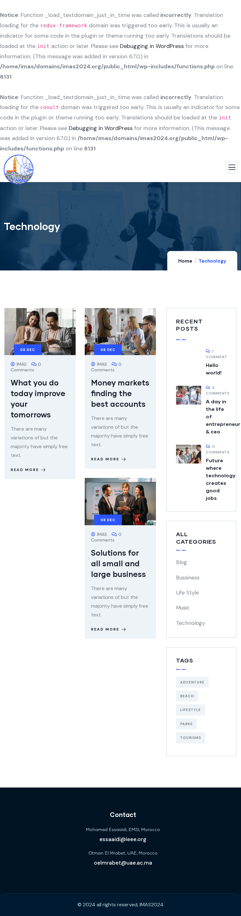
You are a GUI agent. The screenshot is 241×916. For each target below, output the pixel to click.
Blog (181, 562)
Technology (190, 623)
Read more (25, 469)
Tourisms (190, 737)
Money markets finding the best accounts (120, 393)
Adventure (192, 682)
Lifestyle (190, 710)
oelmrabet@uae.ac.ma (123, 862)
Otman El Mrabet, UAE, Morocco (123, 853)
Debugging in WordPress (152, 46)
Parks (186, 724)
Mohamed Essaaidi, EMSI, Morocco (123, 830)
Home (185, 261)
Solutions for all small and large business (118, 563)
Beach (187, 696)
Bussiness (188, 577)
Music (183, 607)
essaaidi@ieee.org (122, 839)
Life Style (187, 592)
